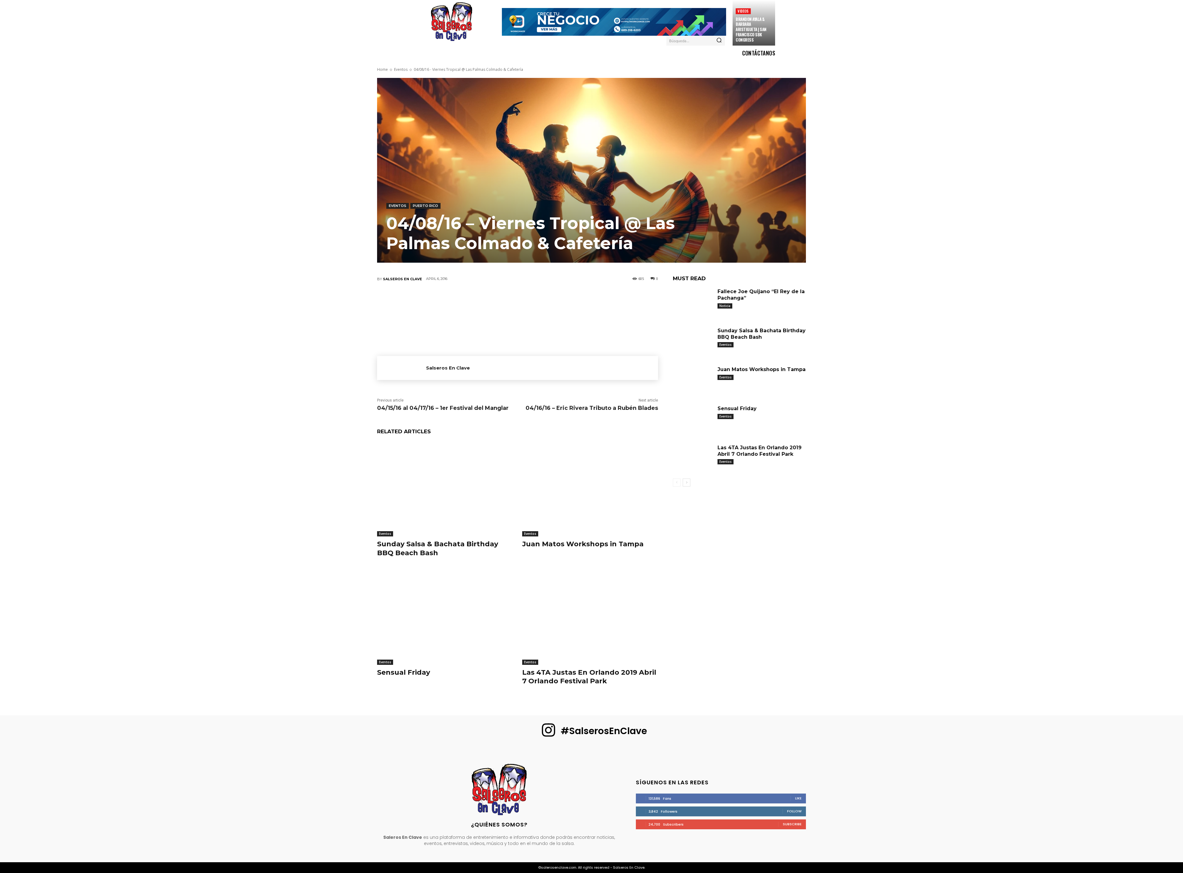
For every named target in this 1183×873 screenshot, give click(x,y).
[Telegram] (554, 299)
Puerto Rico (425, 206)
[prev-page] (677, 483)
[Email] (535, 299)
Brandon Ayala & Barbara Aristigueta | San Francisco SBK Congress (751, 29)
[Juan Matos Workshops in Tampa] (590, 488)
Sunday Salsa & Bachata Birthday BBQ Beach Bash (437, 548)
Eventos (401, 69)
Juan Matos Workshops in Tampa (583, 544)
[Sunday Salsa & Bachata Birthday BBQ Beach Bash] (445, 488)
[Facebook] (462, 299)
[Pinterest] (499, 299)
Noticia (724, 306)
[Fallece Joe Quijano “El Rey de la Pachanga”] (693, 302)
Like (798, 798)
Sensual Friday (403, 672)
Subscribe (792, 824)
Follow (794, 811)
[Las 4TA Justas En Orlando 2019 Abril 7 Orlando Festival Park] (590, 617)
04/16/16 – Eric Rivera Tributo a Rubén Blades (592, 408)
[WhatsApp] (517, 299)
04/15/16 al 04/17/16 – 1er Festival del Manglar (443, 408)
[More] (573, 299)
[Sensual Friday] (445, 617)
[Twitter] (480, 299)
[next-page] (686, 483)
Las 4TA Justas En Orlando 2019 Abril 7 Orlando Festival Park (589, 676)
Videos (743, 11)
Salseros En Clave (402, 279)
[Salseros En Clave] (402, 368)
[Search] (719, 41)
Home (382, 69)
